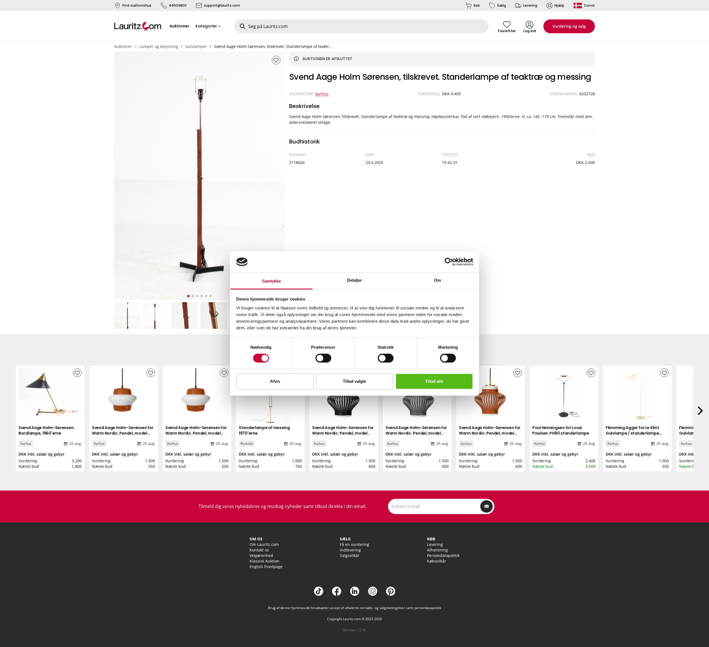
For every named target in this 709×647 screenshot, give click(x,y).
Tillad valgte (354, 381)
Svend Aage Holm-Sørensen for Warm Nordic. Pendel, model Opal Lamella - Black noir (343, 433)
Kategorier (206, 26)
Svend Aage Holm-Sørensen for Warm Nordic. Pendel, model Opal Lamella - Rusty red (489, 433)
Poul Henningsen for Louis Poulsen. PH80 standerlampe (560, 430)
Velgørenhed (261, 555)
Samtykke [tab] (271, 281)
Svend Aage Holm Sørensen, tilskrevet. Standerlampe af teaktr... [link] (273, 46)
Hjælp (559, 5)
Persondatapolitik (443, 555)
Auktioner (123, 46)
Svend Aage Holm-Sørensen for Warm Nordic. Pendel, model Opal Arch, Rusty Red (122, 433)
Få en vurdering (354, 544)
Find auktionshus (136, 5)
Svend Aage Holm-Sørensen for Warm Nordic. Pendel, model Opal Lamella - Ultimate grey (416, 433)
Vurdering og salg (569, 26)
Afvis (275, 381)
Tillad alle (434, 381)
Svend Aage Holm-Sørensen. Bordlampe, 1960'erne (47, 430)
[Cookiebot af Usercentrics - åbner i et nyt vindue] (449, 262)
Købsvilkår (436, 561)
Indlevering (350, 550)
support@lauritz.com (222, 5)
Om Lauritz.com (264, 544)
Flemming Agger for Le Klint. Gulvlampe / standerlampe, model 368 (633, 433)
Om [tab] (437, 280)
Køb (477, 5)
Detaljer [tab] (354, 280)
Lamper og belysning (158, 46)
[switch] (323, 358)
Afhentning (437, 550)
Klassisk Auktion (264, 561)
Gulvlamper (196, 46)
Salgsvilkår (349, 555)
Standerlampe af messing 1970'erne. (264, 430)
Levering (530, 5)
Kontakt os (259, 550)
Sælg (501, 5)
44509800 (178, 5)
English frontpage (266, 566)
